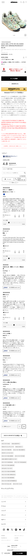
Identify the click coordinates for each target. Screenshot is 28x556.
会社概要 (16, 538)
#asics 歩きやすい (16, 443)
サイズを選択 (14, 78)
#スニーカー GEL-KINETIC (19, 449)
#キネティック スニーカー (7, 452)
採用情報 (16, 540)
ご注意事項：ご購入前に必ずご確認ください (12, 146)
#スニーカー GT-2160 (19, 456)
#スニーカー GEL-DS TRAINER (8, 471)
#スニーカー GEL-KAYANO (7, 456)
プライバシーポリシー (6, 540)
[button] (2, 21)
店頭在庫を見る (15, 83)
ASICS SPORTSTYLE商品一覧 (13, 435)
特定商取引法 (4, 538)
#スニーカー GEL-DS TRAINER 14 (9, 480)
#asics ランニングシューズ (8, 446)
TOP (2, 496)
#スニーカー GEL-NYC (6, 449)
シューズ (15, 497)
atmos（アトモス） (8, 497)
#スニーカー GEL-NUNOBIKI (8, 477)
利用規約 (3, 535)
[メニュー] (3, 2)
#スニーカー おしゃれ (6, 483)
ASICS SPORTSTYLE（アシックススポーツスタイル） (15, 496)
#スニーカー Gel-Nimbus (7, 462)
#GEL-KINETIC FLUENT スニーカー (9, 459)
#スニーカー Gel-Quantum (20, 462)
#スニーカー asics (6, 443)
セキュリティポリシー (19, 535)
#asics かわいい (19, 446)
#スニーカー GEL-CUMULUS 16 (8, 474)
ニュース (3, 524)
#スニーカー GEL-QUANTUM (8, 465)
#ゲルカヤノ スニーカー (7, 468)
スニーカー (20, 497)
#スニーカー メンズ (17, 483)
